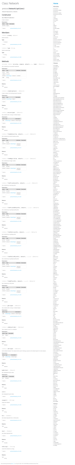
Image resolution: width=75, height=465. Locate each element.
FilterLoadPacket (57, 221)
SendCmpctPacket (56, 245)
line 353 (19, 44)
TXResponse (55, 207)
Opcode (54, 287)
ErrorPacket (55, 353)
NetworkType (8, 75)
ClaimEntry (55, 163)
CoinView (55, 146)
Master (54, 333)
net (54, 29)
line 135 (19, 101)
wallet (54, 52)
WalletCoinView (56, 319)
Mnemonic (55, 152)
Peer (54, 197)
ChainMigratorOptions (58, 121)
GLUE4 (54, 90)
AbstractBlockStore (57, 131)
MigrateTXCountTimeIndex (58, 110)
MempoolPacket (56, 234)
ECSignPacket (56, 346)
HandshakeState (56, 93)
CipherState (55, 82)
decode (54, 408)
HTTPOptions (55, 156)
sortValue (55, 435)
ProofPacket (55, 242)
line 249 (19, 172)
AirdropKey (55, 65)
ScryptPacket (56, 363)
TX (53, 280)
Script (54, 288)
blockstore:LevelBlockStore (59, 139)
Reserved (55, 381)
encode (54, 410)
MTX (54, 276)
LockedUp (55, 96)
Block (54, 263)
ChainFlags (55, 79)
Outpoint (55, 277)
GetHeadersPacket (57, 228)
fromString (55, 413)
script (54, 45)
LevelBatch (55, 134)
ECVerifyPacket (56, 349)
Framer (54, 187)
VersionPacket (56, 252)
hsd (54, 24)
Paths (54, 314)
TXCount (55, 395)
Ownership (55, 376)
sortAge (55, 431)
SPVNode (55, 259)
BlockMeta (55, 326)
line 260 (19, 294)
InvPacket (55, 232)
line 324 (19, 451)
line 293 (19, 270)
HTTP (54, 310)
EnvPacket (55, 352)
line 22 (19, 28)
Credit (54, 307)
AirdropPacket (56, 210)
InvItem (55, 270)
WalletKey (55, 321)
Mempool (55, 166)
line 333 (19, 404)
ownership (55, 424)
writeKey (55, 445)
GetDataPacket (56, 227)
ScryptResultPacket (57, 364)
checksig (55, 407)
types (54, 441)
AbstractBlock (56, 260)
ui (53, 48)
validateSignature (57, 443)
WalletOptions (56, 324)
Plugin (54, 325)
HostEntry (55, 189)
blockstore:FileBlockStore (59, 138)
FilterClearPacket (57, 220)
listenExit (55, 418)
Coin (54, 265)
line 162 (19, 359)
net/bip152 (55, 31)
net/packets (55, 34)
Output (54, 279)
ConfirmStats (56, 165)
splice (54, 436)
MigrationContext (57, 113)
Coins (54, 145)
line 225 (19, 80)
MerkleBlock (55, 274)
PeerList (55, 198)
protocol (5, 8)
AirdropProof (56, 66)
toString (55, 439)
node (54, 35)
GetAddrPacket (56, 222)
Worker (54, 338)
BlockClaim (55, 177)
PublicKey (55, 155)
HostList (55, 190)
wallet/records (56, 56)
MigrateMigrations (57, 106)
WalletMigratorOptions (58, 322)
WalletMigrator (56, 128)
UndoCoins (55, 148)
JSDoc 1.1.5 (13, 463)
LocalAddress (56, 193)
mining (54, 27)
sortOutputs (55, 434)
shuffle (55, 429)
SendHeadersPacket (57, 246)
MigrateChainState (57, 101)
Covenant (55, 266)
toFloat (55, 438)
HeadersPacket (56, 231)
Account (55, 301)
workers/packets (56, 60)
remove (54, 427)
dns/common (55, 20)
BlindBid (55, 72)
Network (55, 283)
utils (54, 49)
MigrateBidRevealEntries (58, 99)
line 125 (19, 420)
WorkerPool (55, 339)
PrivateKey (55, 153)
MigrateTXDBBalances (57, 111)
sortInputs (55, 432)
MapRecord (55, 329)
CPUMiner (55, 182)
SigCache (55, 293)
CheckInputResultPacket (58, 342)
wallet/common (56, 53)
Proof (54, 377)
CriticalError (56, 151)
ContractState (56, 85)
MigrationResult (56, 173)
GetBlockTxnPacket (57, 225)
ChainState (55, 80)
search (54, 428)
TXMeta (54, 281)
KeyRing (55, 272)
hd (53, 22)
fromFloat (55, 411)
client (54, 15)
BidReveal (55, 68)
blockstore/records (57, 14)
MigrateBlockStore (57, 100)
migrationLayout (56, 420)
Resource (55, 383)
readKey (55, 425)
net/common (55, 32)
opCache (55, 422)
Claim (54, 83)
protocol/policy (56, 43)
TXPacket (55, 248)
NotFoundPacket (56, 236)
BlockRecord (55, 135)
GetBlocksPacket (56, 224)
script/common (56, 46)
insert (54, 417)
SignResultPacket (57, 370)
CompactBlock (56, 204)
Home (55, 3)
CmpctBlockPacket (57, 215)
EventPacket (55, 356)
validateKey (55, 442)
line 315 (19, 147)
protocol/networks (57, 42)
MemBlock (55, 273)
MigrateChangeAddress (58, 103)
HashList (55, 94)
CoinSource (55, 300)
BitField (55, 69)
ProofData (55, 378)
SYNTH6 (54, 394)
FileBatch (55, 132)
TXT (54, 397)
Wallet (54, 318)
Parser (54, 196)
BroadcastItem (56, 186)
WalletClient (56, 142)
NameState (55, 373)
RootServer (55, 385)
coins (54, 17)
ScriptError (55, 290)
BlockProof (55, 75)
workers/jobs (56, 59)
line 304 (19, 221)
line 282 (19, 196)
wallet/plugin (56, 55)
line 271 (19, 245)
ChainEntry (55, 118)
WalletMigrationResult (58, 127)
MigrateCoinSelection (58, 104)
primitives (55, 36)
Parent (54, 335)
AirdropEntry (56, 162)
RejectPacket (56, 243)
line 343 (19, 337)
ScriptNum (55, 291)
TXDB (54, 317)
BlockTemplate (56, 180)
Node (54, 255)
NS (53, 374)
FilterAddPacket (56, 218)
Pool (54, 201)
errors (54, 21)
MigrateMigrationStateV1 (58, 107)
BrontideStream (56, 78)
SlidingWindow (56, 388)
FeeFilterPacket (56, 217)
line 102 (19, 380)
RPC (54, 158)
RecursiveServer (56, 380)
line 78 (19, 396)
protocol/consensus (57, 39)
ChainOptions (56, 123)
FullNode (55, 253)
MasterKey (55, 311)
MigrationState (56, 114)
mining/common (56, 28)
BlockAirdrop (56, 176)
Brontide (55, 76)
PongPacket (55, 241)
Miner (54, 183)
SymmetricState (56, 391)
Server (54, 159)
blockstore (55, 11)
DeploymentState (56, 124)
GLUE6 (54, 92)
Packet (54, 238)
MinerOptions (56, 184)
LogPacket (55, 357)
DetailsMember (56, 86)
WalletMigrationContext (58, 125)
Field (54, 89)
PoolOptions (55, 203)
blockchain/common (57, 10)
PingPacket (55, 239)
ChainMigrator (56, 120)
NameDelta (55, 371)
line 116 (19, 435)
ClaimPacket (55, 214)
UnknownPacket (56, 249)
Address (55, 262)
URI (54, 297)
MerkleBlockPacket (57, 235)
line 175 (19, 316)
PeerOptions (55, 200)
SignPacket (55, 369)
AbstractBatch (56, 130)
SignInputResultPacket (58, 367)
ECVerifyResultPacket (58, 350)
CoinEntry (55, 144)
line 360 (19, 57)
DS (53, 87)
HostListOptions (56, 191)
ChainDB (55, 117)
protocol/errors (56, 41)
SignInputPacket (56, 366)
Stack (54, 294)
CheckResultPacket (57, 345)
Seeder (54, 387)
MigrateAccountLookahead (58, 97)
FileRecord (55, 137)
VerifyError (55, 286)
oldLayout (55, 421)
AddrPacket (55, 208)
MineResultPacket (57, 360)
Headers (55, 267)
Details (55, 308)
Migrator (55, 175)
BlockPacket (55, 211)
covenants (55, 18)
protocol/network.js (14, 28)
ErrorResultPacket (57, 355)
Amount (54, 149)
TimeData (55, 284)
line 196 (19, 123)
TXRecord (55, 331)
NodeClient (55, 141)
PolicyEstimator (56, 170)
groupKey (55, 415)
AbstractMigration (57, 172)
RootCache (55, 384)
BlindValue (55, 73)
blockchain (55, 8)
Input (54, 269)
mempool (55, 25)
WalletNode (55, 401)
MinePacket (55, 359)
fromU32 (55, 414)
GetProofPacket (56, 229)
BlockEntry (55, 179)
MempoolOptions (56, 169)
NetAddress (55, 194)
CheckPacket (55, 343)
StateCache (55, 390)
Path (54, 312)
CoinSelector (56, 298)
